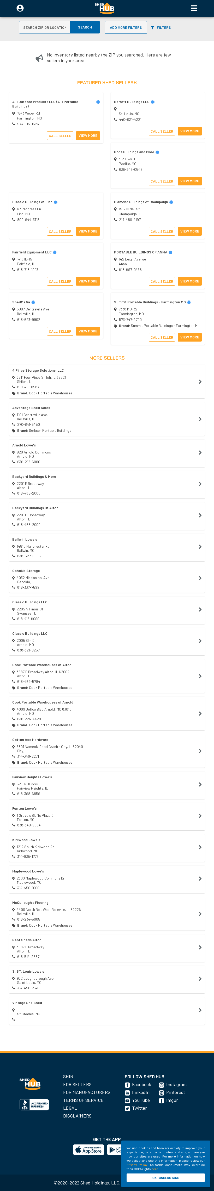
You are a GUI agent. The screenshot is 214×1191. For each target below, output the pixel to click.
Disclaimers (77, 1116)
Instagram (176, 1084)
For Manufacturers (86, 1092)
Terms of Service (83, 1100)
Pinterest (175, 1092)
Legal (70, 1108)
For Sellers (77, 1084)
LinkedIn (141, 1092)
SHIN (68, 1076)
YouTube (141, 1100)
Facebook (141, 1084)
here (154, 1169)
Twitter (139, 1108)
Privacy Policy (137, 1164)
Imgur (172, 1100)
